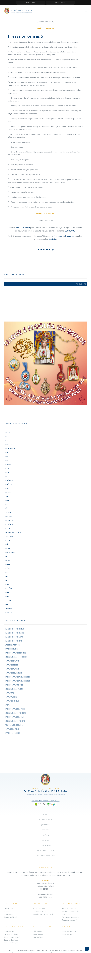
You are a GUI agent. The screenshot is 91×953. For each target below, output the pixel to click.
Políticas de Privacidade (45, 855)
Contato (45, 840)
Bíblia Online (37, 931)
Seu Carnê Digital (10, 917)
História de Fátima (11, 934)
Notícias (45, 835)
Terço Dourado (39, 908)
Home (45, 814)
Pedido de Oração (11, 943)
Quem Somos (9, 908)
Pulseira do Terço (39, 911)
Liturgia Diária (38, 937)
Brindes (45, 830)
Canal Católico (9, 931)
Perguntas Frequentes (70, 917)
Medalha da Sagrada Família (43, 914)
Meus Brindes (30, 3)
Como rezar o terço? (12, 937)
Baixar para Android (69, 931)
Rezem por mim (45, 845)
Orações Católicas (11, 940)
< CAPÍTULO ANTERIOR (45, 28)
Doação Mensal (60, 3)
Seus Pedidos (9, 914)
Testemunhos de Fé (69, 920)
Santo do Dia (38, 934)
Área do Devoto (45, 820)
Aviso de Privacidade (45, 850)
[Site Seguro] (45, 804)
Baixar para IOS (68, 934)
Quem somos (45, 825)
